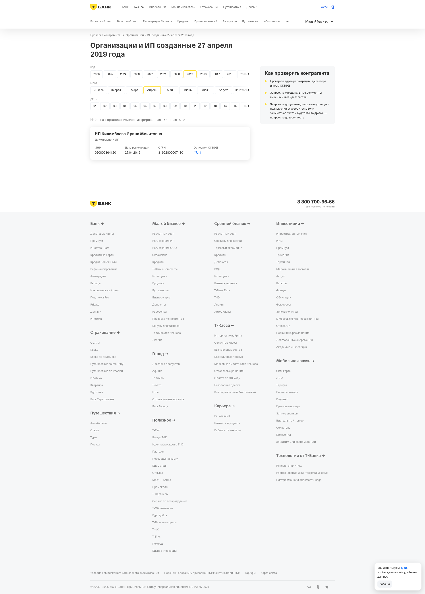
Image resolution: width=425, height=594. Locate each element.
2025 (110, 74)
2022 (150, 74)
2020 (177, 74)
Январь (99, 90)
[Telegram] (326, 587)
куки (403, 568)
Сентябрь (241, 90)
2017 (217, 74)
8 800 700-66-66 (316, 202)
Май (170, 90)
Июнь (188, 90)
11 (195, 106)
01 (95, 106)
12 (205, 106)
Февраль (116, 90)
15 (235, 106)
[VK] (309, 587)
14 (225, 106)
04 (124, 106)
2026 (96, 74)
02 (104, 106)
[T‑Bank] (100, 7)
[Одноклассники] (318, 587)
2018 (203, 74)
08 (164, 106)
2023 (136, 74)
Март (134, 90)
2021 (163, 74)
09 (175, 106)
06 (145, 106)
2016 (230, 74)
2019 (190, 74)
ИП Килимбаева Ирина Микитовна (128, 134)
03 (114, 106)
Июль (205, 90)
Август (223, 90)
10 (185, 106)
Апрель (152, 90)
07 (154, 106)
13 (215, 106)
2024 (123, 74)
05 (135, 106)
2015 (243, 74)
